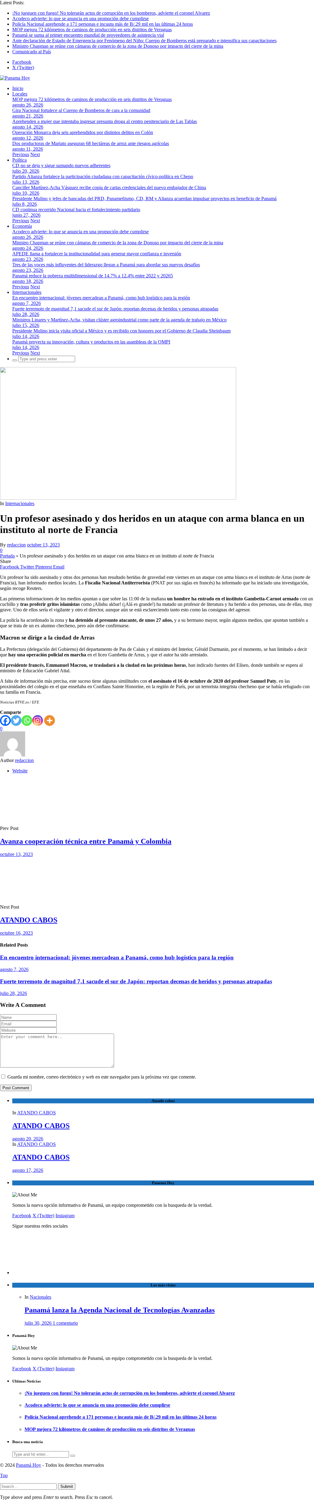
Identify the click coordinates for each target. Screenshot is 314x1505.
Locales (19, 93)
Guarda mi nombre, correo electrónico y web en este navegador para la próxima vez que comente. (101, 1076)
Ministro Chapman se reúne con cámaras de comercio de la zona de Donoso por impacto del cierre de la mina (117, 46)
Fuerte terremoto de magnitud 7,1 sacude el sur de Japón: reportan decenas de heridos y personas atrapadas (115, 308)
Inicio (17, 88)
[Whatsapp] (26, 720)
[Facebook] (5, 720)
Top (4, 1475)
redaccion (16, 544)
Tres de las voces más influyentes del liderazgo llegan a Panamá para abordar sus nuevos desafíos (106, 264)
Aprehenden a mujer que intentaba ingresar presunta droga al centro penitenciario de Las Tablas (104, 121)
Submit (66, 1486)
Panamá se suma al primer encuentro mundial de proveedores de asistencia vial (88, 35)
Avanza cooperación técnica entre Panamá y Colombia (85, 841)
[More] (49, 720)
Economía (22, 226)
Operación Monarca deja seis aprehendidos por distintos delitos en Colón (82, 132)
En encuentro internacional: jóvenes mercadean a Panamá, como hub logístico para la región (101, 297)
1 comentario (65, 1323)
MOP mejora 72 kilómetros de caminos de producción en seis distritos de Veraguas (92, 29)
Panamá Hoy (28, 1465)
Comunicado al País (31, 51)
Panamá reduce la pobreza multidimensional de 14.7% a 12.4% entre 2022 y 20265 (92, 275)
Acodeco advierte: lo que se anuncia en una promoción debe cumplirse (80, 18)
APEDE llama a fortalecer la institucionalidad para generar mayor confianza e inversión (96, 253)
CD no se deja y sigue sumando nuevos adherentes (61, 165)
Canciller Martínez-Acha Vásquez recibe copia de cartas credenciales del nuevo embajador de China (109, 187)
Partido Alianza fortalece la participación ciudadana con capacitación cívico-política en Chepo (102, 176)
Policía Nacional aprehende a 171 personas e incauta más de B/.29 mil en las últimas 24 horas (102, 24)
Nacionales (40, 1297)
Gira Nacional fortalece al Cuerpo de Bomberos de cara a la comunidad (81, 110)
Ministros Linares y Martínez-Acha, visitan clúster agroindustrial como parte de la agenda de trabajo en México (119, 319)
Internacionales (26, 292)
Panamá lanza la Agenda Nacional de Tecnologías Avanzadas (120, 1310)
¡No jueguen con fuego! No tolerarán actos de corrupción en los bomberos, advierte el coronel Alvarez (111, 13)
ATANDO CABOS (28, 920)
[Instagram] (37, 720)
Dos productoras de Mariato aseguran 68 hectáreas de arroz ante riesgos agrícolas (90, 143)
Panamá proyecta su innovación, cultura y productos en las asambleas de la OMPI (91, 341)
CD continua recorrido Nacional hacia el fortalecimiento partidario (76, 209)
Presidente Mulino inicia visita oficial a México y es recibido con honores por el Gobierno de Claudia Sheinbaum (121, 330)
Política (19, 160)
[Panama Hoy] (15, 78)
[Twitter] (16, 720)
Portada (7, 555)
